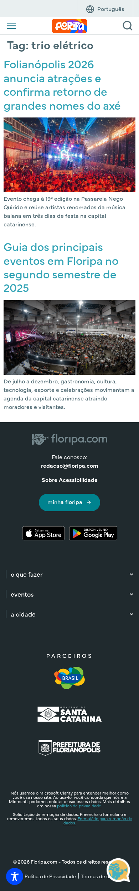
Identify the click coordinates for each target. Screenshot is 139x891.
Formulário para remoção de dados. (97, 821)
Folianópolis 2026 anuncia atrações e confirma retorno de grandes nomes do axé (62, 84)
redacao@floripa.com (69, 465)
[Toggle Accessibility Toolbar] (14, 876)
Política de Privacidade (50, 876)
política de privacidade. (79, 805)
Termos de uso (97, 876)
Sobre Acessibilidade (70, 479)
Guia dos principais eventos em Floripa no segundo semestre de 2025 (61, 266)
